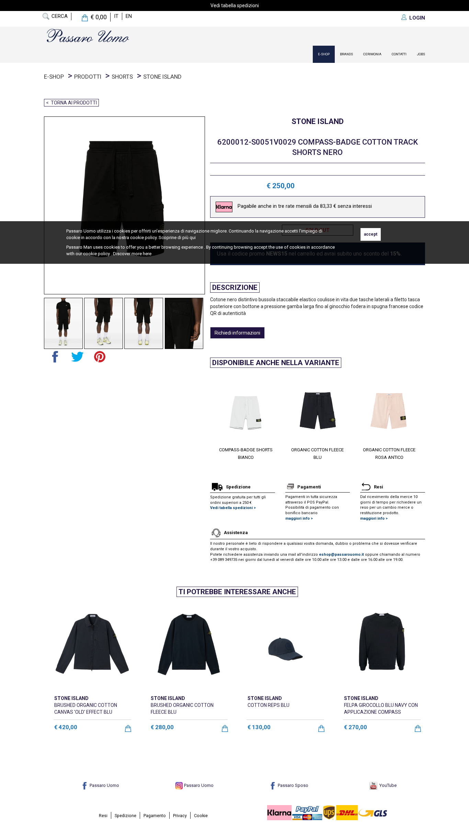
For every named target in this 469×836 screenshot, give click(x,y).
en (129, 16)
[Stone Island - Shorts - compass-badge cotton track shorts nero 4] (184, 323)
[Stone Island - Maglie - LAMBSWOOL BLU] (382, 645)
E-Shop (324, 54)
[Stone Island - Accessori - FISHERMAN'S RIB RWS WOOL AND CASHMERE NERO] (92, 645)
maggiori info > (299, 518)
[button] (215, 414)
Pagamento (155, 815)
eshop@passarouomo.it (341, 554)
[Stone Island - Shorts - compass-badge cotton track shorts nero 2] (103, 323)
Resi (103, 815)
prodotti (87, 76)
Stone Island (162, 76)
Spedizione (125, 815)
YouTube (387, 785)
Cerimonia (372, 54)
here (147, 253)
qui (193, 237)
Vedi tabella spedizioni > (233, 508)
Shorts (122, 76)
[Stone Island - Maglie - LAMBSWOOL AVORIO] (285, 645)
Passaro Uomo (104, 785)
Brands (346, 54)
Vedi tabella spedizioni (234, 5)
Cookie (201, 815)
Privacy (180, 815)
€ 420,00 (192, 727)
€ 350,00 (289, 727)
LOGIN (417, 18)
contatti (399, 54)
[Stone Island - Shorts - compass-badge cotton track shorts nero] (121, 205)
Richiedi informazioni (237, 333)
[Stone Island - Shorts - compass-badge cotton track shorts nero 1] (63, 323)
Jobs (421, 54)
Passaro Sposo (292, 785)
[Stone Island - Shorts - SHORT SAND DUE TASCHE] (246, 409)
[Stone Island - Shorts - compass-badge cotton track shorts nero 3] (144, 323)
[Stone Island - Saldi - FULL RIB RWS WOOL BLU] (189, 645)
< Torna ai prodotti (71, 102)
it (116, 16)
